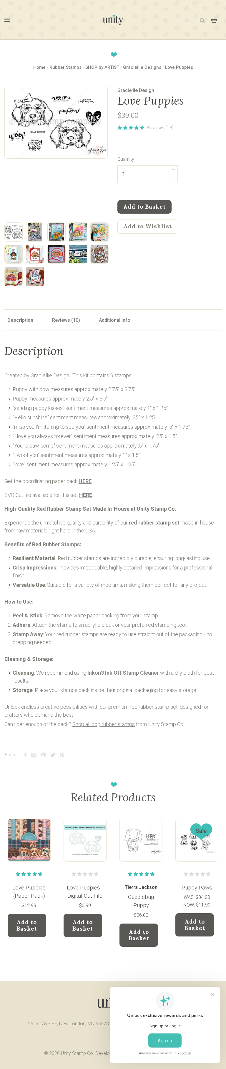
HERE (85, 481)
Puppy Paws (197, 887)
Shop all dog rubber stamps (103, 724)
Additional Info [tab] (114, 320)
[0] (214, 19)
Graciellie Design (135, 90)
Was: (190, 897)
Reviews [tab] (61, 320)
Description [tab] (20, 320)
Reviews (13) (160, 127)
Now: (189, 905)
